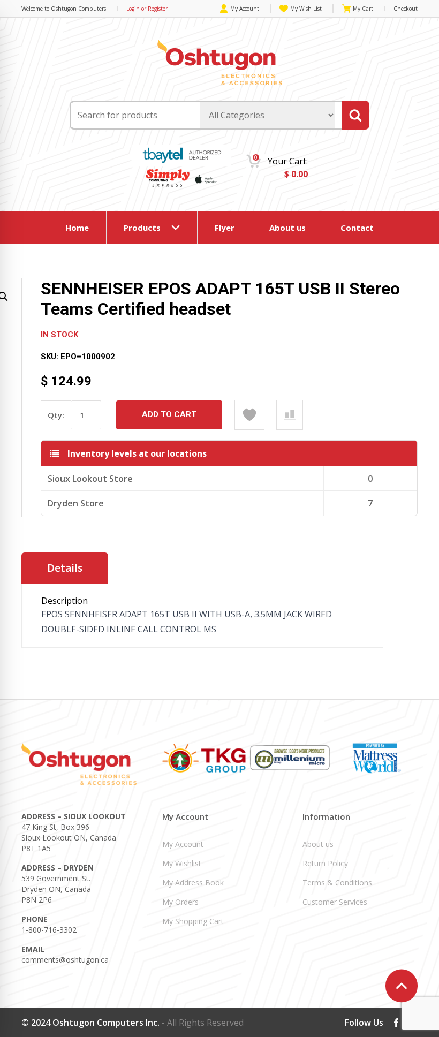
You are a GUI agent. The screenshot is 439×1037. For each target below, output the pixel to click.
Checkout (405, 8)
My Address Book (193, 882)
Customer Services (334, 902)
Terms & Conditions (337, 882)
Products (142, 227)
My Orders (180, 902)
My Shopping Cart (193, 921)
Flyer (224, 227)
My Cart (363, 8)
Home (77, 227)
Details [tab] (64, 568)
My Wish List (306, 8)
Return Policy (325, 863)
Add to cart (169, 414)
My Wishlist (181, 863)
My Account (244, 8)
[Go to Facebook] (396, 1022)
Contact (357, 227)
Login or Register (147, 8)
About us (287, 227)
